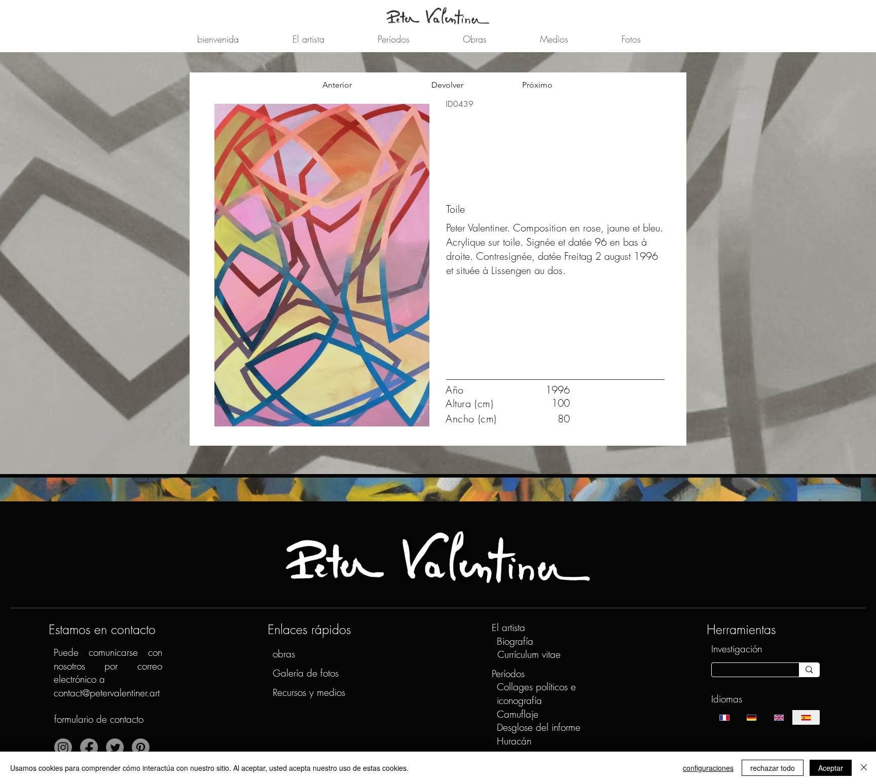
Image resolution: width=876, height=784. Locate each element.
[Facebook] (89, 747)
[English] (778, 717)
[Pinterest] (141, 747)
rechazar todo (772, 768)
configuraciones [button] (708, 768)
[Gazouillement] (115, 747)
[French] (724, 717)
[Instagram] (63, 747)
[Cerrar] (864, 768)
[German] (751, 717)
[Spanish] (806, 717)
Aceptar (830, 768)
